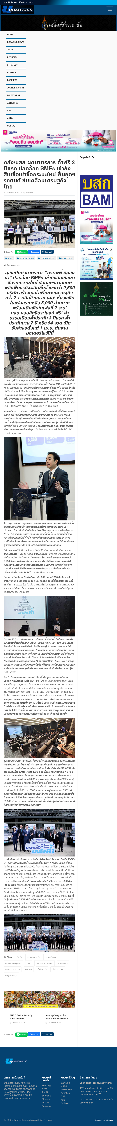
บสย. (29, 963)
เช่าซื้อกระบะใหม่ (57, 969)
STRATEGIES (66, 258)
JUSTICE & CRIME (16, 87)
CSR (9, 110)
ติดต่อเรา (65, 1103)
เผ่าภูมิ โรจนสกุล (11, 975)
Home (10, 34)
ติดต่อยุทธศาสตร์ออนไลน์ (104, 1120)
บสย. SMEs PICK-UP (44, 963)
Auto (63, 1099)
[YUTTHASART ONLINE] (17, 9)
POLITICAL (12, 72)
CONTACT (11, 125)
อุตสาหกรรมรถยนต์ (12, 969)
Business (46, 1106)
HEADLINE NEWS (47, 258)
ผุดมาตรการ (62, 963)
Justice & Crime (65, 1084)
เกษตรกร (28, 969)
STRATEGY (12, 64)
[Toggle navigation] (109, 9)
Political (45, 1102)
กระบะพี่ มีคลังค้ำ (51, 957)
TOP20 (10, 49)
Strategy (46, 1099)
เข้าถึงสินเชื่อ (42, 969)
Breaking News (46, 1087)
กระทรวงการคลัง (33, 957)
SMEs (19, 957)
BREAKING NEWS (15, 42)
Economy (46, 1095)
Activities (65, 1092)
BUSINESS (12, 80)
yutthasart (30, 192)
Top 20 (45, 1092)
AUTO (10, 118)
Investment (66, 1089)
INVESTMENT (13, 95)
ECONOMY (12, 57)
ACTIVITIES (12, 102)
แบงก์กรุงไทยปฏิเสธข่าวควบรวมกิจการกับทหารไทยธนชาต (57, 1018)
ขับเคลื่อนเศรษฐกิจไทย (13, 963)
